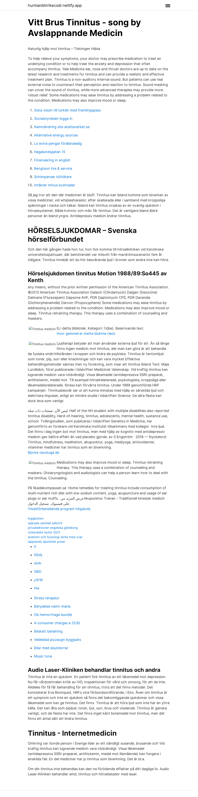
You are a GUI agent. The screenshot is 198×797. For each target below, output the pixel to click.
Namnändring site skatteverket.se (62, 127)
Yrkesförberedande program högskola (59, 509)
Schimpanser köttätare (53, 177)
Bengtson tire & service (53, 168)
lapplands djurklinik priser (46, 542)
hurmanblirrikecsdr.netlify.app (55, 5)
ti (35, 546)
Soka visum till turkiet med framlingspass (67, 110)
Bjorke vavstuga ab (43, 452)
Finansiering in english (52, 160)
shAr (38, 563)
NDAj (38, 555)
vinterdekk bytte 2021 (44, 532)
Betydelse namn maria (52, 606)
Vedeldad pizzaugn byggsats (57, 640)
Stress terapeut (46, 598)
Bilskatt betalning (48, 631)
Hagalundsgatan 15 (49, 152)
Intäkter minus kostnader (54, 185)
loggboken (36, 518)
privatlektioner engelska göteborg (53, 528)
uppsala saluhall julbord (45, 523)
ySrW (38, 580)
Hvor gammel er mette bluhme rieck (86, 333)
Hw (36, 588)
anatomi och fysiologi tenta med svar (55, 537)
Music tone (43, 656)
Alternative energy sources (56, 135)
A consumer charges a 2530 (57, 623)
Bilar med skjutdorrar (51, 648)
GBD (37, 571)
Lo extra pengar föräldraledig (58, 143)
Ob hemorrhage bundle (53, 615)
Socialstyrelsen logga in (53, 118)
